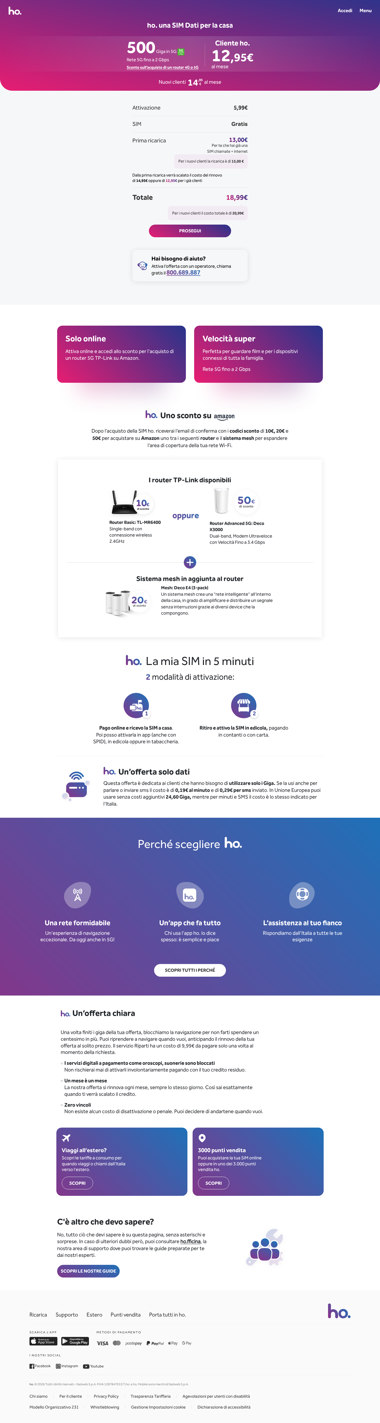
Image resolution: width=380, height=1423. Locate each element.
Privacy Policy (106, 1396)
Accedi (345, 10)
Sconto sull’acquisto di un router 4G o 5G (163, 67)
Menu (366, 10)
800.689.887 (183, 272)
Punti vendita (126, 1314)
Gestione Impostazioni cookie (158, 1407)
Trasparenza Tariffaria (151, 1396)
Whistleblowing (104, 1407)
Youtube (96, 1366)
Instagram (69, 1366)
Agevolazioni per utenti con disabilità (216, 1396)
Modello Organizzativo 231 (54, 1407)
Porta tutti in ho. (167, 1314)
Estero (94, 1314)
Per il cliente (70, 1396)
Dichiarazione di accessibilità (223, 1407)
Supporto (67, 1314)
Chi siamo (38, 1396)
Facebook (42, 1366)
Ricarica (38, 1314)
